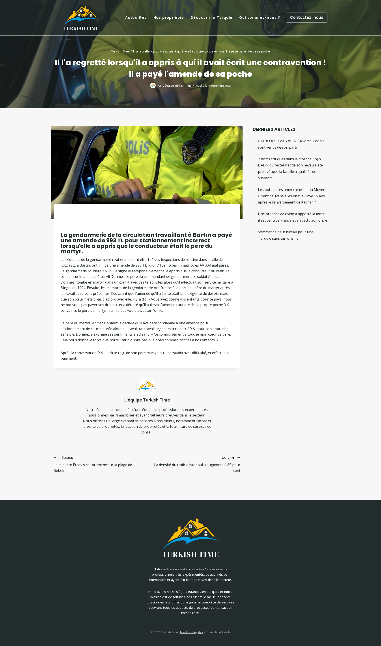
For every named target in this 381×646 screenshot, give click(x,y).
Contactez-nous (306, 17)
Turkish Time (120, 51)
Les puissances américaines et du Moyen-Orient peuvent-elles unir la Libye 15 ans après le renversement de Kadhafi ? (292, 196)
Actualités (136, 17)
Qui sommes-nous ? (259, 17)
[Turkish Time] (81, 16)
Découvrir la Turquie (212, 17)
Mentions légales (191, 632)
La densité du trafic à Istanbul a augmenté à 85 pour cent (197, 464)
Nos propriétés (168, 17)
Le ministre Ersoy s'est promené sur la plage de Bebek (93, 464)
